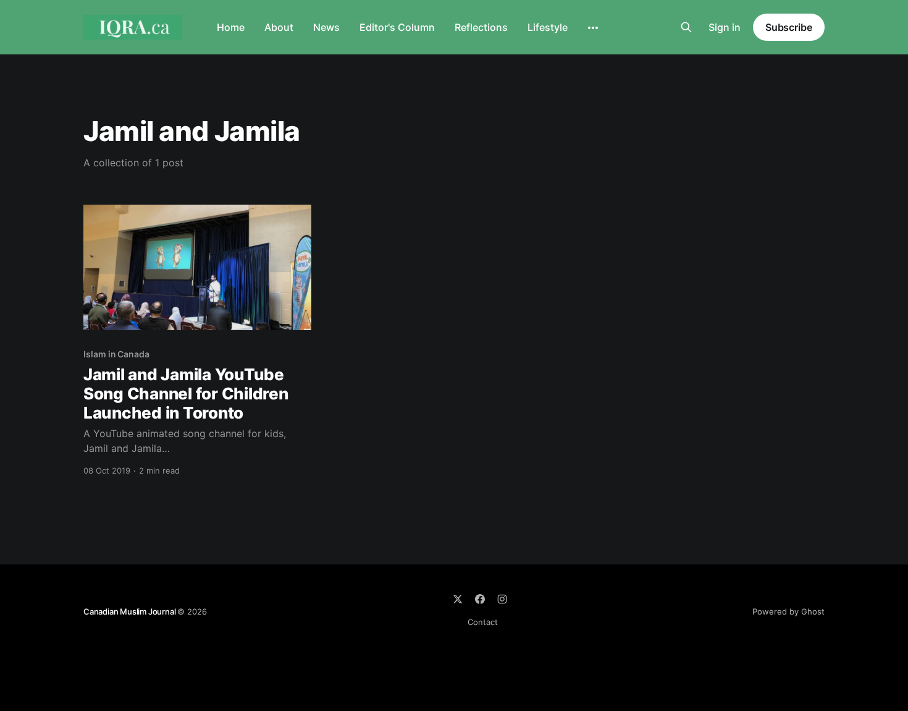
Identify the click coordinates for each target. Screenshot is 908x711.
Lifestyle (548, 27)
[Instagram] (502, 599)
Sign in (724, 27)
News (326, 27)
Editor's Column (397, 27)
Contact (483, 622)
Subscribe (788, 27)
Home (231, 27)
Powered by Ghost (788, 611)
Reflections (481, 27)
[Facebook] (480, 599)
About (278, 27)
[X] (458, 599)
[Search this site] (686, 27)
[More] (593, 28)
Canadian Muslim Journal (130, 611)
